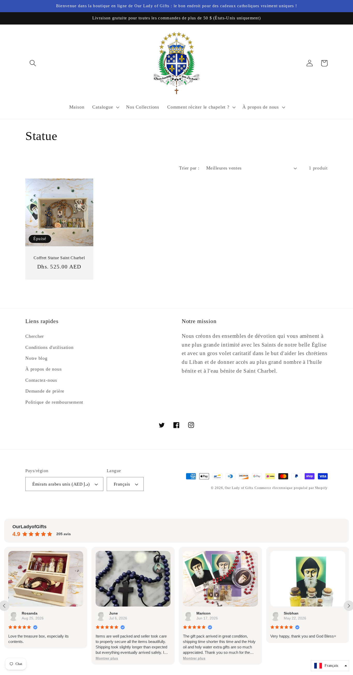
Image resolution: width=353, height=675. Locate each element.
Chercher (34, 336)
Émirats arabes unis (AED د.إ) (61, 484)
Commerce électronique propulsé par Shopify (291, 488)
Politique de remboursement (54, 402)
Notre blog (36, 358)
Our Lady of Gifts (239, 488)
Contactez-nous (41, 380)
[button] (32, 63)
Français (122, 484)
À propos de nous (43, 369)
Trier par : (189, 168)
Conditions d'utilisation (49, 347)
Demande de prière (44, 391)
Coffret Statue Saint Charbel (59, 258)
